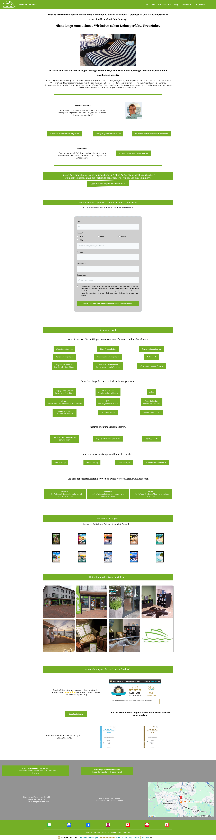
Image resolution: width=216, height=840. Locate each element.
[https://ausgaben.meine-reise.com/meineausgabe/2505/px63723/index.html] (56, 557)
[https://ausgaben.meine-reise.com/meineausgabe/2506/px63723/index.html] (160, 539)
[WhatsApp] (49, 824)
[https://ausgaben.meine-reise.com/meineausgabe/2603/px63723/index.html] (82, 539)
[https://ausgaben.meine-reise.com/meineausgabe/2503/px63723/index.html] (108, 557)
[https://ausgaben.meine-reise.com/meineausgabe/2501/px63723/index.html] (160, 557)
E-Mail (79, 221)
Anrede (80, 233)
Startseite (150, 4)
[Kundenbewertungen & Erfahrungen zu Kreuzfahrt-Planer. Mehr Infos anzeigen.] (135, 692)
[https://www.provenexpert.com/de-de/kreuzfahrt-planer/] (108, 736)
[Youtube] (127, 824)
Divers (123, 237)
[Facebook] (88, 824)
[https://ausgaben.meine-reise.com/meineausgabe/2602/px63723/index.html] (108, 539)
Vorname (80, 252)
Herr (81, 237)
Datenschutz (187, 4)
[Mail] (69, 824)
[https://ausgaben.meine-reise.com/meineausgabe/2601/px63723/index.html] (134, 539)
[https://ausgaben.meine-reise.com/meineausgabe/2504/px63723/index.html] (82, 557)
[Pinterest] (147, 824)
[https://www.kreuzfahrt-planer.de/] (9, 4)
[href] (181, 799)
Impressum (201, 4)
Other (82, 240)
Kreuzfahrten (164, 4)
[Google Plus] (166, 824)
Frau (102, 237)
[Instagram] (108, 824)
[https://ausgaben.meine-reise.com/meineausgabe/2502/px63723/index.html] (134, 557)
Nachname (81, 263)
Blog (176, 4)
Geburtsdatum (82, 275)
